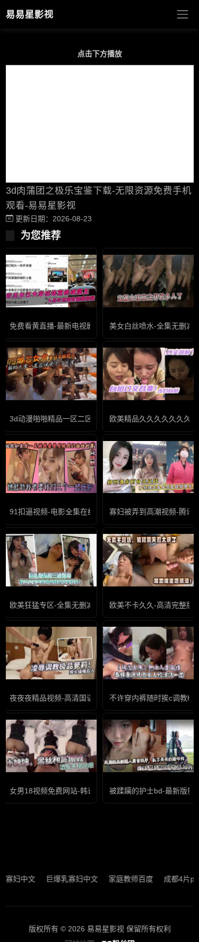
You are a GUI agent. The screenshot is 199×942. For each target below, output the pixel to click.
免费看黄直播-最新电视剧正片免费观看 (74, 326)
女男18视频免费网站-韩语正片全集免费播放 (82, 791)
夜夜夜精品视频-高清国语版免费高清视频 (78, 698)
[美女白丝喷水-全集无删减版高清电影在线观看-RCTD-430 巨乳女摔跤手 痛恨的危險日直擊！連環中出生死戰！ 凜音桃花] (149, 281)
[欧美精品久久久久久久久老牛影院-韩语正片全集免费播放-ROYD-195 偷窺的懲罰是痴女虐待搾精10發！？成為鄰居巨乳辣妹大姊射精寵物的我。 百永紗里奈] (149, 374)
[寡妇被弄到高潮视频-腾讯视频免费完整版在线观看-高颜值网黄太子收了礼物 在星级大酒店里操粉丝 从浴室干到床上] (149, 467)
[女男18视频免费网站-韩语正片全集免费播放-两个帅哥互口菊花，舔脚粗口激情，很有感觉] (50, 746)
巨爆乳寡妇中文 (64, 879)
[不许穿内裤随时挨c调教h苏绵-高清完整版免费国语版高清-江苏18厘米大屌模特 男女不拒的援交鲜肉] (149, 653)
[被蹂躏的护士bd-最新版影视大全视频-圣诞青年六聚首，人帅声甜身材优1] (149, 746)
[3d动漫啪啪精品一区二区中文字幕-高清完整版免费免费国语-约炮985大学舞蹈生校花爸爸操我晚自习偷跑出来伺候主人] (50, 374)
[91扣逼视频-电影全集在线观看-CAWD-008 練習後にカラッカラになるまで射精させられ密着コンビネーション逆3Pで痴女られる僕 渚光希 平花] (50, 467)
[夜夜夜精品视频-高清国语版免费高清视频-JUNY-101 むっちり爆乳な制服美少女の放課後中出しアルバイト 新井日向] (50, 653)
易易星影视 (30, 14)
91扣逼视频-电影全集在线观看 (60, 511)
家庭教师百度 (123, 879)
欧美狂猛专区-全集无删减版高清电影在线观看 (85, 605)
